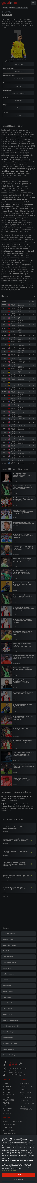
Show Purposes (18, 1179)
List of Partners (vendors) (9, 1170)
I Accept (18, 1174)
